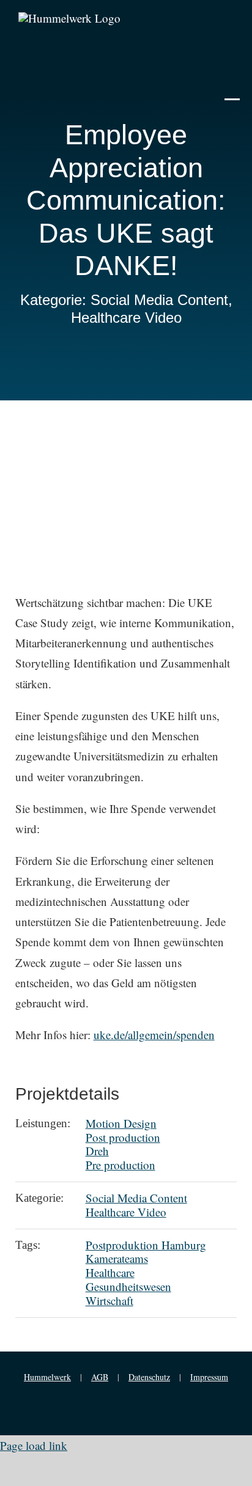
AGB (99, 1377)
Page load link (33, 1445)
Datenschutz (149, 1377)
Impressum (209, 1377)
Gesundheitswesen (128, 1286)
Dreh (97, 1150)
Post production (123, 1137)
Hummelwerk (47, 1377)
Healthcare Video (126, 1211)
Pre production (120, 1164)
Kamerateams (117, 1258)
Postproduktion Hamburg (146, 1244)
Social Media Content (136, 1197)
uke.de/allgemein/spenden (154, 1034)
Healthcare (110, 1272)
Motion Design (121, 1123)
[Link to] (232, 90)
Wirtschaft (109, 1300)
